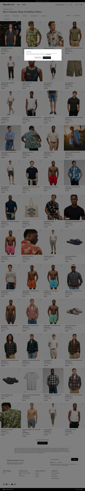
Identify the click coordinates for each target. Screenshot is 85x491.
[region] (43, 55)
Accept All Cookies (47, 57)
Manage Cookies (38, 57)
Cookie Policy (48, 54)
